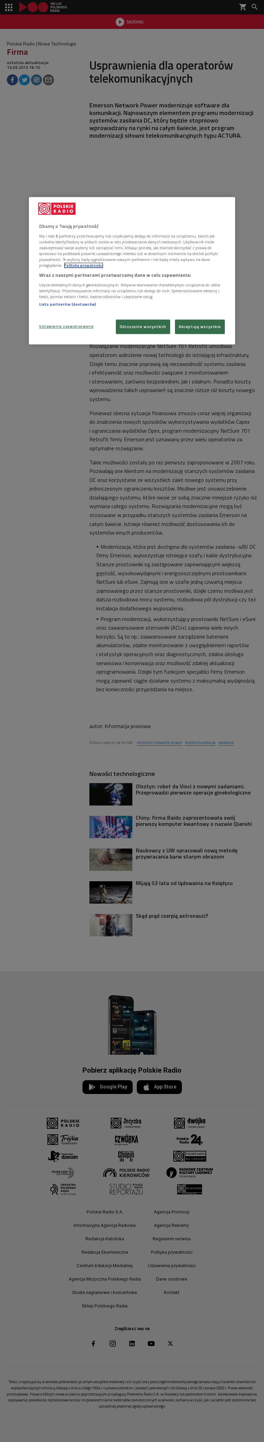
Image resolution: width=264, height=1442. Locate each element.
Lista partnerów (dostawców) (67, 304)
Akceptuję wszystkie (200, 327)
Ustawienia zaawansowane (66, 326)
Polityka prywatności (83, 266)
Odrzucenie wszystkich (143, 327)
